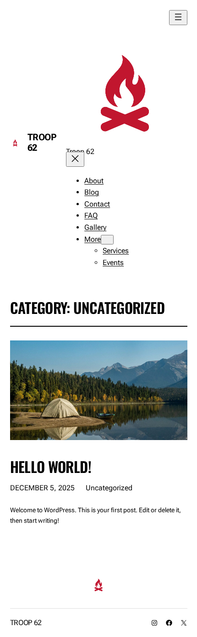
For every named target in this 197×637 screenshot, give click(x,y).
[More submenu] (107, 239)
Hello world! (50, 466)
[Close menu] (75, 159)
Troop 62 (41, 142)
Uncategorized (109, 487)
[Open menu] (178, 17)
